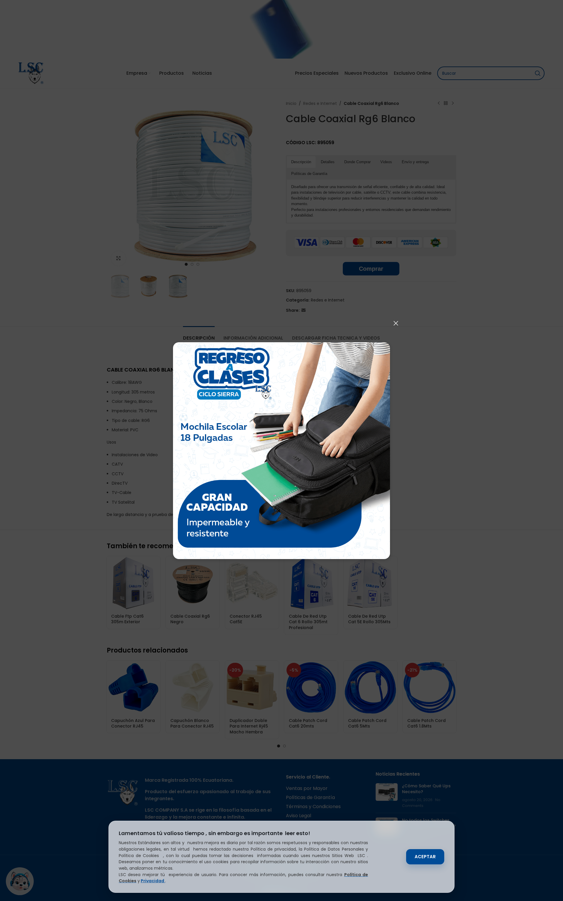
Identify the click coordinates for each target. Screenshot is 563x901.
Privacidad (153, 881)
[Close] (396, 323)
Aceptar (425, 857)
